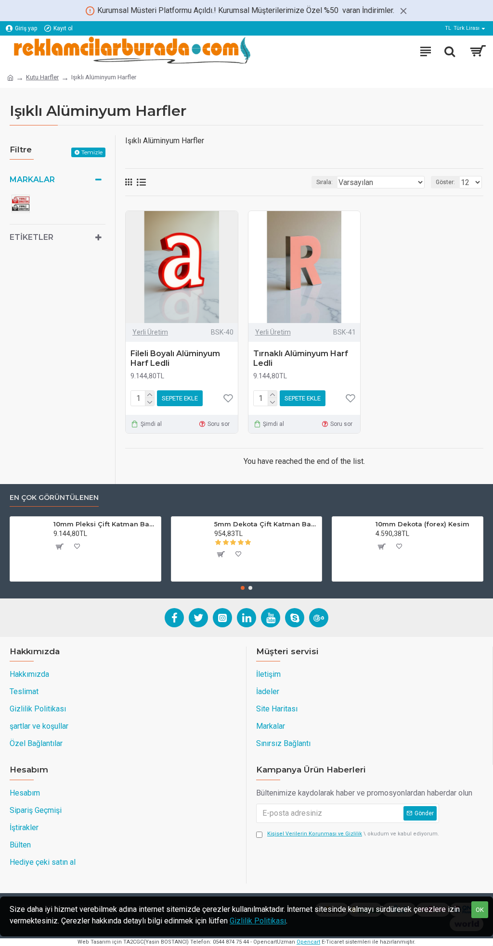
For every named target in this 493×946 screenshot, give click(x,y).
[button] (243, 588)
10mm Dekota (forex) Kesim (422, 524)
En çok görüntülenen (54, 498)
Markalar (32, 179)
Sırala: (324, 182)
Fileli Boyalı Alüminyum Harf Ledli (175, 358)
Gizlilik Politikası (258, 920)
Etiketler (31, 237)
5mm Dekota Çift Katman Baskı (266, 524)
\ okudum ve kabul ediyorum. (353, 834)
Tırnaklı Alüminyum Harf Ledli (300, 358)
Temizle (92, 152)
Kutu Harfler (42, 77)
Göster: (445, 182)
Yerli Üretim (150, 332)
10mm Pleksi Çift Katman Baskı (105, 524)
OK (480, 909)
